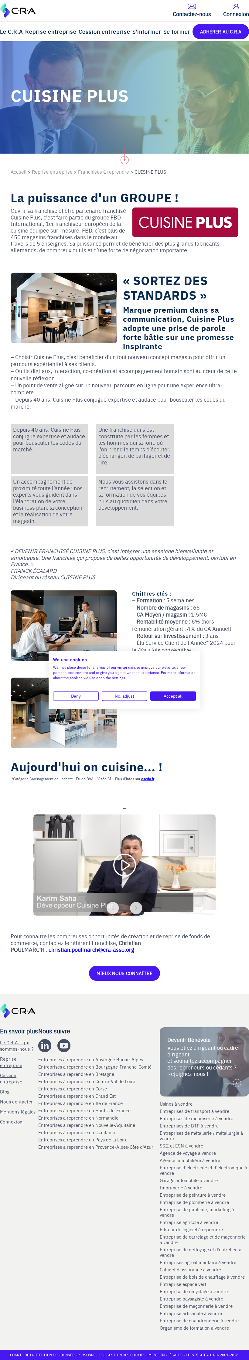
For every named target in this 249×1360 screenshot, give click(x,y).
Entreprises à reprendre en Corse (73, 1088)
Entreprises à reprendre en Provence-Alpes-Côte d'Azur (96, 1147)
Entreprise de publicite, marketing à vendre (197, 1212)
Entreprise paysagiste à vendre (191, 1298)
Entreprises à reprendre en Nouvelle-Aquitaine (87, 1125)
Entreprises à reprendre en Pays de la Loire (83, 1139)
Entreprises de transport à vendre (194, 1111)
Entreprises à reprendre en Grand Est (77, 1096)
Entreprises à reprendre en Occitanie (77, 1132)
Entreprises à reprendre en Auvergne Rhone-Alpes (91, 1059)
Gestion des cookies (126, 1354)
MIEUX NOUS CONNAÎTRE (124, 973)
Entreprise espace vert (183, 1284)
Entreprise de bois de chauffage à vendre (202, 1277)
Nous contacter (16, 1101)
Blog (4, 1091)
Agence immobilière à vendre (190, 1160)
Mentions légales (18, 1111)
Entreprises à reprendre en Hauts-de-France (85, 1110)
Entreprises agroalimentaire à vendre (198, 1262)
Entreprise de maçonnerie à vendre (196, 1306)
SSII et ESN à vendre (181, 1145)
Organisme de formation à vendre (194, 1328)
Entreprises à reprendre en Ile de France (81, 1103)
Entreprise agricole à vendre (189, 1222)
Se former (176, 31)
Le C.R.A (11, 31)
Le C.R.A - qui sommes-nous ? (16, 1045)
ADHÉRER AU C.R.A (220, 31)
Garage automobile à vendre (189, 1180)
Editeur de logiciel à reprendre (191, 1229)
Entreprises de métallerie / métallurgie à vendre (201, 1135)
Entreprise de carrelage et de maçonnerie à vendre (203, 1239)
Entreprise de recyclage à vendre (194, 1291)
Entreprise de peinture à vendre (193, 1195)
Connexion (11, 1121)
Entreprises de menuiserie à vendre (197, 1118)
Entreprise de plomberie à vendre (194, 1202)
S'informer (146, 31)
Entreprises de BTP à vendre (190, 1125)
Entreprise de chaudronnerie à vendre (199, 1320)
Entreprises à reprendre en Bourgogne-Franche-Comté (95, 1066)
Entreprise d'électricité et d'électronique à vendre (203, 1170)
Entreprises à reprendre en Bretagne (76, 1074)
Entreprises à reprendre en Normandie (79, 1117)
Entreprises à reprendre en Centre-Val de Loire (87, 1081)
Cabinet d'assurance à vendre (190, 1269)
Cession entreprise (104, 31)
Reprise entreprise (51, 31)
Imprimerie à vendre (181, 1187)
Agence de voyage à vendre (188, 1153)
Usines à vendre (176, 1104)
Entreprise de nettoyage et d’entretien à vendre (200, 1252)
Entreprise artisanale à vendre (191, 1313)
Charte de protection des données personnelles (57, 1354)
